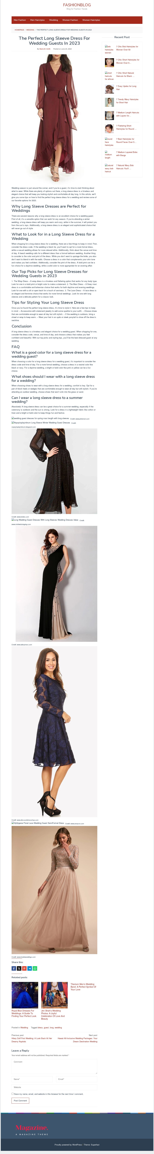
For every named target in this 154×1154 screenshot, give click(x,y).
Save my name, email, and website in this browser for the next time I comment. (48, 1093)
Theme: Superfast (91, 1144)
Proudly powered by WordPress (68, 1144)
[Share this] (14, 968)
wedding (58, 1027)
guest (46, 1027)
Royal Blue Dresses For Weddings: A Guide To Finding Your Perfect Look (24, 1013)
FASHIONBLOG (77, 5)
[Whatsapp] (35, 968)
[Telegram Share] (29, 968)
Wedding (24, 1027)
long (52, 1027)
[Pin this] (24, 968)
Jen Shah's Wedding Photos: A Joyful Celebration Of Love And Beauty (53, 1014)
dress (40, 1027)
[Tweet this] (19, 968)
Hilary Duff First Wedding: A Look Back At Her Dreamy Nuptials (32, 1038)
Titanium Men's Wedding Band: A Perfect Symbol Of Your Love (83, 987)
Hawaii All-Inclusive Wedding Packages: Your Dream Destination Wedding (77, 1038)
